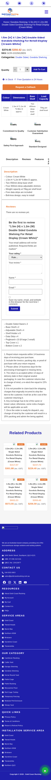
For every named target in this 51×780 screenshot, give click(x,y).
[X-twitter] (14, 582)
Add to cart (39, 69)
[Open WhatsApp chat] (45, 770)
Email (12, 288)
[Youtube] (25, 582)
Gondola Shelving (19, 22)
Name (12, 278)
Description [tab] (12, 159)
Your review (15, 263)
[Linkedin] (20, 582)
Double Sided (21, 57)
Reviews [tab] (26, 159)
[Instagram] (9, 582)
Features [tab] (39, 159)
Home (6, 22)
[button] (38, 12)
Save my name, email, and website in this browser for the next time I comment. (25, 302)
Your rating (15, 254)
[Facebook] (4, 582)
